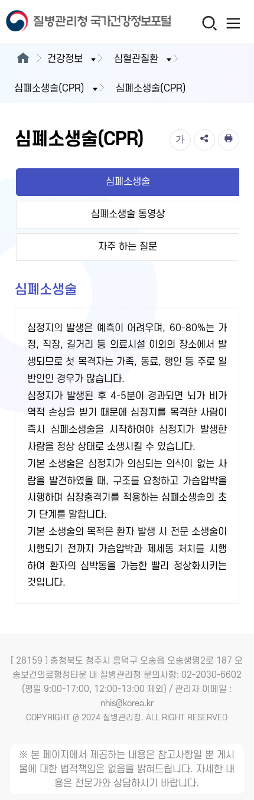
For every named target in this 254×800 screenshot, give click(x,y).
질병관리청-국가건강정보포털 (63, 22)
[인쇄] (228, 140)
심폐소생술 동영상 (128, 214)
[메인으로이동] (22, 59)
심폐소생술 (128, 182)
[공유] (204, 140)
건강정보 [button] (65, 59)
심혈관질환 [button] (136, 59)
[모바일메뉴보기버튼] (233, 23)
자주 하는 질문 (127, 246)
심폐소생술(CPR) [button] (49, 88)
